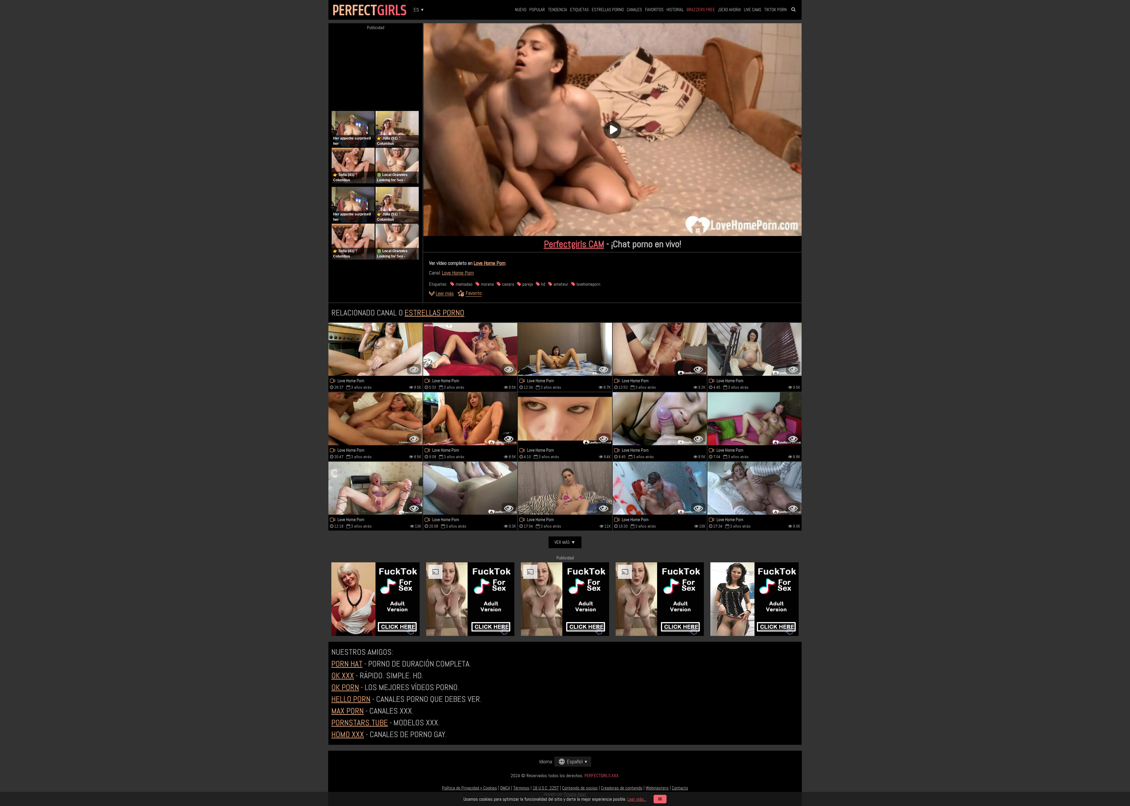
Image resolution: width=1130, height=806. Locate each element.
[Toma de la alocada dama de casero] (660, 488)
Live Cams (752, 9)
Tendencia (557, 9)
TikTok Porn (775, 9)
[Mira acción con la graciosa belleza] (470, 349)
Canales (634, 9)
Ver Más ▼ (565, 542)
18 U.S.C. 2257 (546, 788)
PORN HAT (347, 664)
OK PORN (345, 687)
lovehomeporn (587, 284)
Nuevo (520, 9)
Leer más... (637, 799)
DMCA (505, 788)
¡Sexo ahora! (729, 9)
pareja (527, 284)
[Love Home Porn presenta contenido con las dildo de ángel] (565, 349)
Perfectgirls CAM (574, 244)
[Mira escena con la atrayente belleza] (754, 488)
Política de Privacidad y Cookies (469, 788)
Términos (521, 788)
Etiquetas (579, 9)
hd (542, 284)
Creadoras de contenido (621, 788)
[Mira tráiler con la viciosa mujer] (660, 349)
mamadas (463, 284)
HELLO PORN (350, 699)
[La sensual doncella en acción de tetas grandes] (470, 418)
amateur (560, 284)
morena (487, 284)
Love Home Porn (490, 263)
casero (507, 284)
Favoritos (654, 9)
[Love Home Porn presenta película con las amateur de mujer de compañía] (565, 488)
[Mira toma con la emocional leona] (754, 418)
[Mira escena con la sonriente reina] (375, 349)
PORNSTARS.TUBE (359, 722)
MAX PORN (347, 711)
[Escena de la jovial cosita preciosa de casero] (375, 418)
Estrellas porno (608, 9)
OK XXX (342, 675)
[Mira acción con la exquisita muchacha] (565, 418)
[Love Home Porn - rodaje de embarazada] (754, 349)
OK (660, 799)
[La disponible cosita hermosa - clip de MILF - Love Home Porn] (375, 488)
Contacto (680, 788)
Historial (675, 9)
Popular (537, 9)
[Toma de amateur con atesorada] (660, 418)
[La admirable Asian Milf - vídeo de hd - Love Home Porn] (470, 488)
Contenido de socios (580, 788)
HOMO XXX (347, 734)
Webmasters (657, 788)
